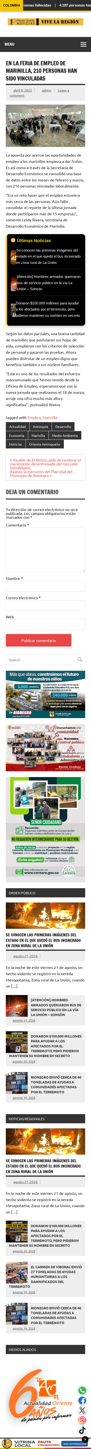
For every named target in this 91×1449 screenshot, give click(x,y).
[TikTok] (82, 1430)
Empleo (34, 417)
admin (46, 90)
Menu (9, 44)
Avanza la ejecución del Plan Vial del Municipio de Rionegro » (41, 473)
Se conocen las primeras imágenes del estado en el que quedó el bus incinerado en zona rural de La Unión (43, 940)
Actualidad (17, 426)
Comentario (17, 525)
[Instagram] (82, 1420)
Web (10, 617)
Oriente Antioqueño (44, 444)
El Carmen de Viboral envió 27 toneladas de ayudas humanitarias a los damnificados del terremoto (45, 1277)
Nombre (14, 578)
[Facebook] (82, 1401)
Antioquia (40, 426)
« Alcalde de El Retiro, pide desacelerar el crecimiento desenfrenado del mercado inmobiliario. (45, 463)
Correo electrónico (23, 597)
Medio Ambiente (65, 435)
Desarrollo (63, 426)
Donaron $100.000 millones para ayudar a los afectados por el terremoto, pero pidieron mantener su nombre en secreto (45, 1046)
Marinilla (49, 417)
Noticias (15, 444)
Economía (16, 435)
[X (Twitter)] (82, 1410)
